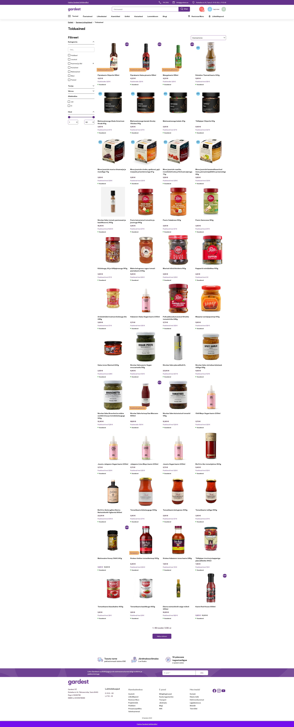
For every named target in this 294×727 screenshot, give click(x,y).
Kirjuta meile (194, 696)
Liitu (201, 672)
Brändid (192, 705)
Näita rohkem (162, 636)
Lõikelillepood (218, 16)
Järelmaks (163, 702)
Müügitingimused (165, 694)
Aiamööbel (115, 16)
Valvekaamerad (134, 711)
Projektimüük (133, 702)
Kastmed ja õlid (76, 63)
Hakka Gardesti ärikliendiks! (78, 2)
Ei (71, 105)
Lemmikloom (152, 16)
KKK (160, 708)
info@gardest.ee (182, 2)
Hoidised (74, 55)
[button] (151, 9)
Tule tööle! (193, 708)
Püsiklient (131, 705)
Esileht (70, 22)
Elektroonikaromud (197, 699)
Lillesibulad (101, 16)
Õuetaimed (87, 16)
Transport (162, 699)
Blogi (165, 16)
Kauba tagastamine (166, 696)
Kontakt (193, 694)
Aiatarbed (138, 16)
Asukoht (131, 694)
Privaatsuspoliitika (135, 708)
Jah (72, 101)
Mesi (72, 75)
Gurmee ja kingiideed (84, 22)
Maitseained (75, 71)
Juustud (74, 59)
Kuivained (74, 67)
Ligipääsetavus (195, 702)
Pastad (73, 79)
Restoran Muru (198, 16)
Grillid (127, 16)
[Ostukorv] (223, 9)
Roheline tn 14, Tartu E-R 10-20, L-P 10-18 (211, 2)
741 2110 (166, 2)
